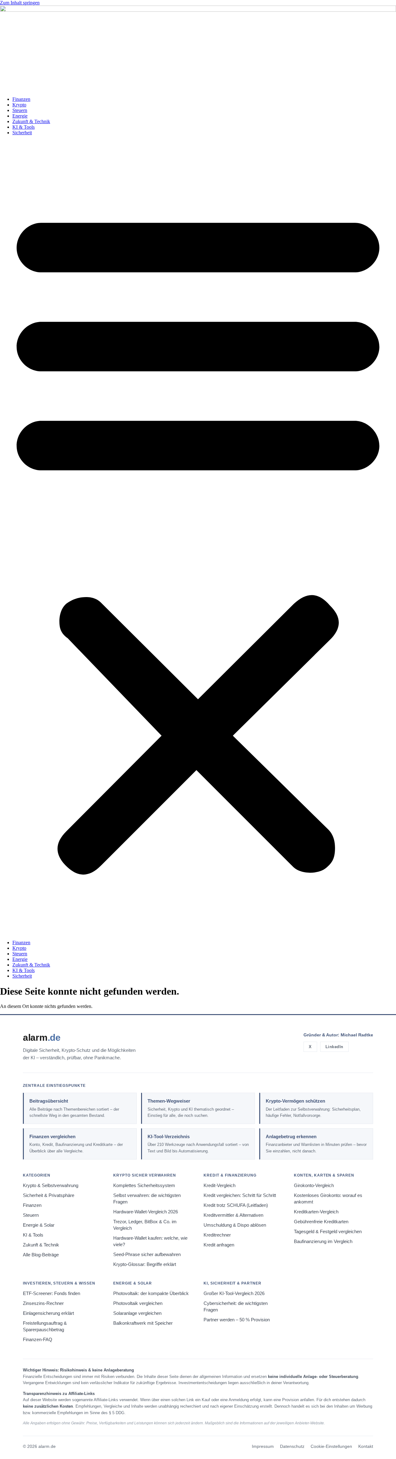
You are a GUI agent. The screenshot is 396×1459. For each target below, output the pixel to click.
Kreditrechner (217, 1235)
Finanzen (21, 99)
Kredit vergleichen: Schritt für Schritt (240, 1195)
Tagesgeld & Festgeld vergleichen (328, 1231)
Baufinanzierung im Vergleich (323, 1241)
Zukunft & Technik (31, 121)
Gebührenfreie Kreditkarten (321, 1221)
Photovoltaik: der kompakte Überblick (151, 1293)
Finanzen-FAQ (37, 1339)
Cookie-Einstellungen (331, 1446)
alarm (42, 1037)
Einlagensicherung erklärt (48, 1313)
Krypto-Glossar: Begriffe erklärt (144, 1264)
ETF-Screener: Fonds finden (51, 1293)
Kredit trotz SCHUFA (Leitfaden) (236, 1205)
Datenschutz (292, 1446)
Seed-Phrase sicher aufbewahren (147, 1254)
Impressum (263, 1446)
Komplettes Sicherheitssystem (144, 1185)
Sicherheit (22, 132)
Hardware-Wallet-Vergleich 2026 (145, 1211)
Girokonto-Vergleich (314, 1185)
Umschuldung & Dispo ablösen (235, 1225)
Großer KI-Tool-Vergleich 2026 (234, 1293)
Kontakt (365, 1446)
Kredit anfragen (219, 1244)
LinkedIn (334, 1046)
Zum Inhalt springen (20, 2)
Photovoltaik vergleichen (137, 1303)
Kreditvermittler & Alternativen (233, 1215)
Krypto (19, 104)
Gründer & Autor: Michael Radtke (338, 1034)
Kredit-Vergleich (219, 1185)
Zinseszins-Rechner (43, 1303)
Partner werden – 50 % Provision (237, 1319)
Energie (20, 115)
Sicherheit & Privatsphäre (48, 1195)
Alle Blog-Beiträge (41, 1254)
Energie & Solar (38, 1225)
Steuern (19, 110)
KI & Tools (23, 127)
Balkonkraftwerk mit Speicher (143, 1323)
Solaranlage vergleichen (137, 1313)
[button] (198, 537)
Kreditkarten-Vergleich (316, 1211)
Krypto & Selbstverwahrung (50, 1185)
